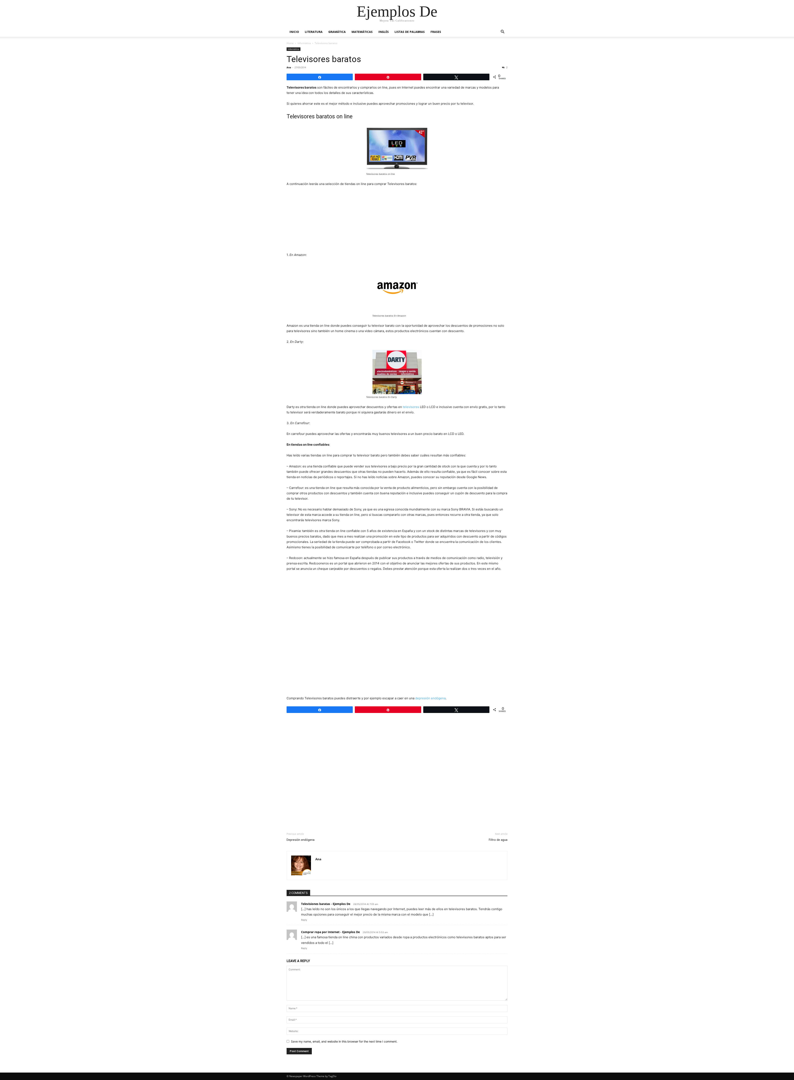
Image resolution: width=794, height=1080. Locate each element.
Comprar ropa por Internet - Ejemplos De (330, 932)
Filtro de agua (498, 840)
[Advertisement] (397, 221)
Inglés (383, 32)
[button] (502, 32)
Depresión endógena (300, 840)
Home (290, 43)
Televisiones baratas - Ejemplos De (325, 904)
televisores (411, 407)
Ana (289, 67)
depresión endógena (430, 698)
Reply (304, 919)
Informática (304, 43)
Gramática (337, 32)
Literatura (314, 32)
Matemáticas (362, 32)
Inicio (294, 32)
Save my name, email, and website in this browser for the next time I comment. (344, 1041)
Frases (435, 32)
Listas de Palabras (410, 32)
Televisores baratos (324, 59)
